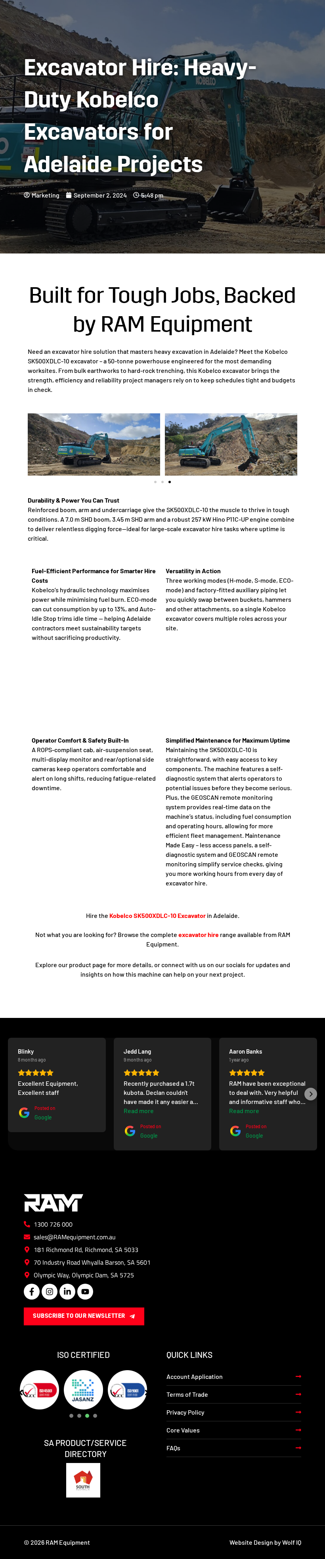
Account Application (194, 1376)
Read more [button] (139, 1110)
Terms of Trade (187, 1394)
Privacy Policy (185, 1412)
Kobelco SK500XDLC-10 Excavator (157, 915)
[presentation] (71, 1416)
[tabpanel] (39, 1390)
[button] (155, 482)
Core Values (183, 1430)
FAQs (173, 1447)
